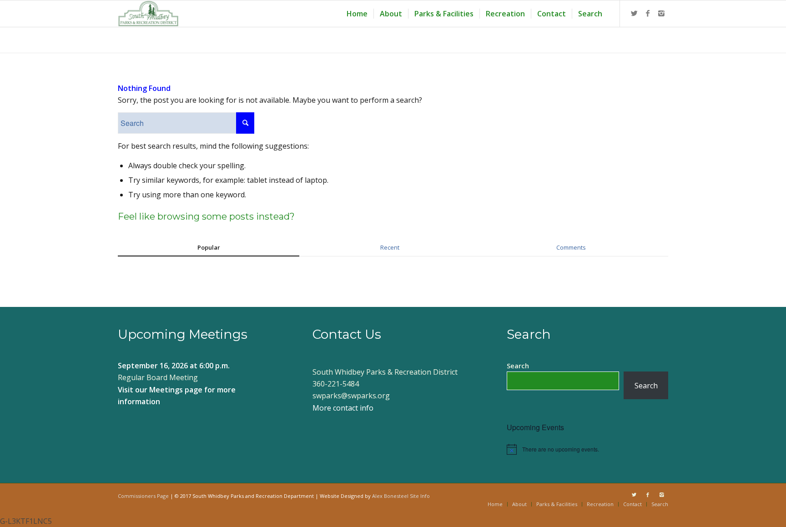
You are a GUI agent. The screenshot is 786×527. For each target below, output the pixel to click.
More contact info (342, 408)
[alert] (587, 449)
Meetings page (175, 390)
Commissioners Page (143, 495)
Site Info (420, 495)
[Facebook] (648, 13)
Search (518, 365)
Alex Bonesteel (390, 495)
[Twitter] (634, 13)
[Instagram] (661, 13)
